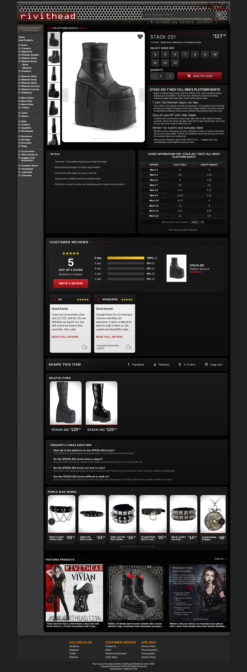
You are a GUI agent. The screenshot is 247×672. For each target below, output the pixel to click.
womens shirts (29, 76)
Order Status (111, 657)
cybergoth (26, 172)
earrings (25, 139)
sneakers (26, 71)
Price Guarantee (150, 650)
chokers (25, 124)
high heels (27, 51)
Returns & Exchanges (116, 653)
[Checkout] (204, 24)
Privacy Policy (148, 646)
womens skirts (29, 83)
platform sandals (30, 55)
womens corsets (30, 89)
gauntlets (26, 128)
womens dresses (30, 86)
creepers (26, 48)
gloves (25, 116)
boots (24, 45)
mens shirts (27, 98)
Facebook (74, 646)
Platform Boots (65, 28)
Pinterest (73, 657)
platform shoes (29, 58)
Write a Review (71, 283)
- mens (24, 64)
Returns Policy (149, 657)
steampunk (27, 169)
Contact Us (110, 646)
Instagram (74, 650)
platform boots (29, 61)
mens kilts (26, 101)
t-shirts (25, 107)
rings (24, 146)
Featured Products (60, 559)
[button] (142, 95)
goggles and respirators (28, 159)
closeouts (26, 175)
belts (24, 121)
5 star (97, 257)
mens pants (27, 104)
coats (24, 113)
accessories (28, 151)
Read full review (65, 337)
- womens (26, 68)
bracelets (26, 143)
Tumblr (72, 653)
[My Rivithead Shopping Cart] (182, 24)
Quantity (156, 69)
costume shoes (29, 165)
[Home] (49, 28)
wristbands (27, 131)
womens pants (29, 79)
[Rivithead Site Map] (29, 30)
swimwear (26, 92)
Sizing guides (148, 653)
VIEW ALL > (221, 559)
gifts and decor (29, 154)
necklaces (26, 136)
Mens (83, 28)
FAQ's (108, 650)
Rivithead (195, 271)
